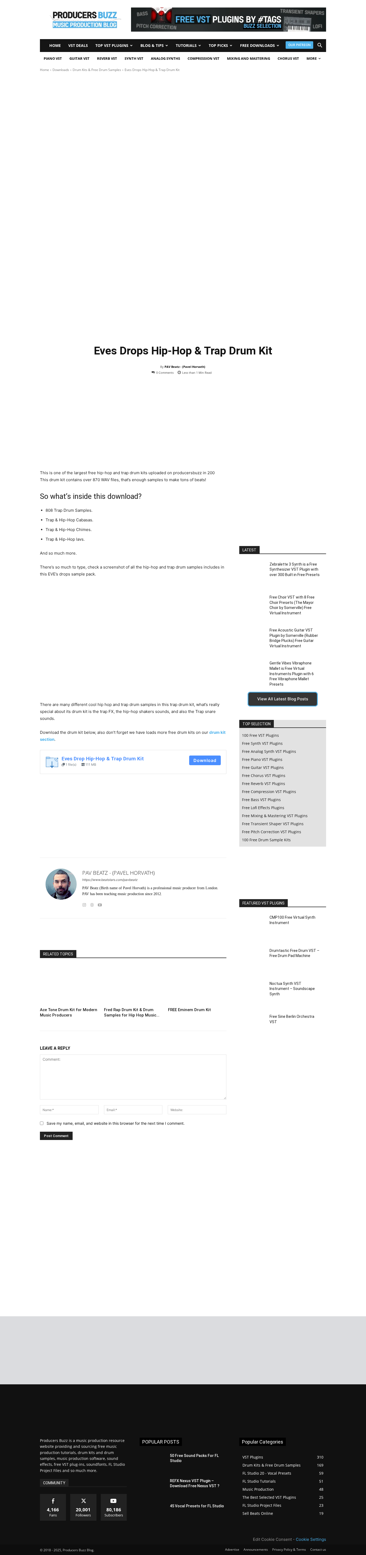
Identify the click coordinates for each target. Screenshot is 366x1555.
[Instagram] (84, 904)
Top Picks (218, 45)
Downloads (61, 70)
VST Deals (78, 45)
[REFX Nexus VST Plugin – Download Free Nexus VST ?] (153, 1487)
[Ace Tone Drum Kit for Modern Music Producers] (69, 985)
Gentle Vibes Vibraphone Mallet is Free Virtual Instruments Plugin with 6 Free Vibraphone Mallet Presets (292, 673)
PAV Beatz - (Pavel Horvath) (185, 367)
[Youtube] (100, 904)
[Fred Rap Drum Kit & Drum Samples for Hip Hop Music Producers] (133, 985)
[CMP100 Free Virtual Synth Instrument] (252, 927)
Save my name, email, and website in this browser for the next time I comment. (116, 1123)
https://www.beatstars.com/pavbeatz (110, 880)
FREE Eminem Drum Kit (189, 1009)
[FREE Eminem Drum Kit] (197, 985)
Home (55, 45)
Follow (83, 1496)
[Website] (92, 904)
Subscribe (114, 1496)
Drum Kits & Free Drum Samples (97, 70)
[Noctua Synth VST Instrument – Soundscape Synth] (252, 993)
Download (204, 760)
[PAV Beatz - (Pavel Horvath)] (61, 888)
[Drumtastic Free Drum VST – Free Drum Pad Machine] (252, 960)
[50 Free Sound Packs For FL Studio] (153, 1462)
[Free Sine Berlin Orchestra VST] (252, 1026)
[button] (319, 45)
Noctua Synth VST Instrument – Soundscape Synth (292, 988)
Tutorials (186, 45)
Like (53, 1496)
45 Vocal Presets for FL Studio (197, 1506)
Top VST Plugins (111, 45)
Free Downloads (257, 45)
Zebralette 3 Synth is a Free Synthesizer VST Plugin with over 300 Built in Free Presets (295, 569)
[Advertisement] (183, 112)
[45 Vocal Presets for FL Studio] (153, 1513)
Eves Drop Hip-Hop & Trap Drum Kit (103, 759)
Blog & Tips (152, 45)
